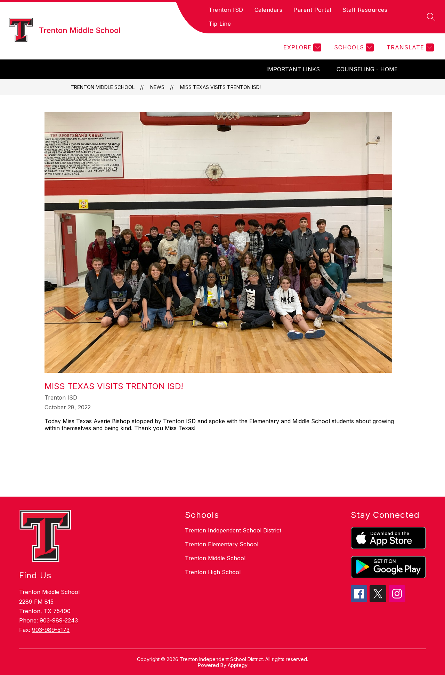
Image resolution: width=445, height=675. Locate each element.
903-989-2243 (59, 620)
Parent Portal (312, 9)
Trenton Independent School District (233, 530)
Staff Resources (365, 9)
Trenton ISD (226, 9)
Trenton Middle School (103, 87)
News (157, 87)
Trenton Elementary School (221, 544)
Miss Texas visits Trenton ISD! (220, 87)
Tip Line (220, 23)
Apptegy (238, 665)
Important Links (293, 69)
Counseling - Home (367, 69)
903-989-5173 (51, 629)
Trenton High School (213, 572)
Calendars (268, 9)
